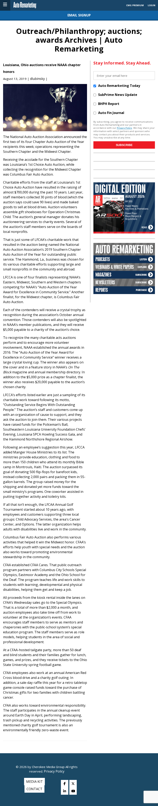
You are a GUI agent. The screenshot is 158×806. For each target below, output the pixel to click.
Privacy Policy (124, 127)
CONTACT (34, 789)
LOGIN (151, 5)
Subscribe (124, 145)
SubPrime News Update (117, 94)
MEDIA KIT (34, 781)
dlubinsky (37, 78)
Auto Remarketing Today (119, 85)
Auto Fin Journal (111, 112)
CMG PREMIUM (135, 5)
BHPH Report (108, 103)
